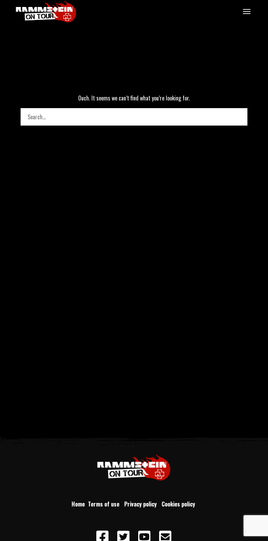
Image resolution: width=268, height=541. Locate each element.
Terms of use (105, 504)
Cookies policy (179, 504)
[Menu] (245, 11)
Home (78, 504)
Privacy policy (141, 504)
